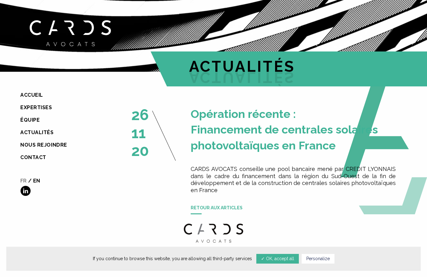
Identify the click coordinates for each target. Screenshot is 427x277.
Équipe (30, 120)
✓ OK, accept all (277, 258)
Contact (33, 157)
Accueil (31, 95)
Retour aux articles (217, 207)
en (36, 181)
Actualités (37, 132)
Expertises (36, 107)
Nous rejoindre (43, 145)
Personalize (318, 258)
